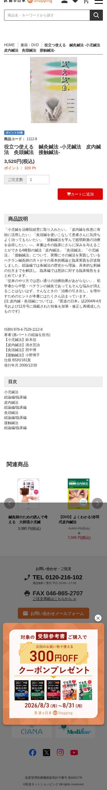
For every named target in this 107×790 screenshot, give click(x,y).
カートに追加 (82, 194)
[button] (98, 618)
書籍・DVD (30, 45)
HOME (9, 45)
